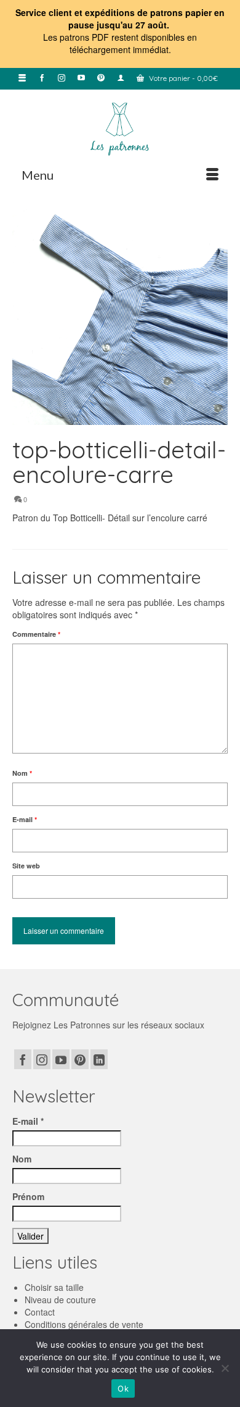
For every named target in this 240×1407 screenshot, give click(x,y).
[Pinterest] (80, 1059)
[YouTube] (61, 1059)
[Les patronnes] (120, 128)
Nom (22, 773)
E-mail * (28, 1121)
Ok (123, 1388)
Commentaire (36, 634)
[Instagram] (41, 1059)
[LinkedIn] (99, 1059)
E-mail (24, 819)
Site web (26, 865)
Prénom (28, 1196)
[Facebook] (22, 1059)
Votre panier (182, 78)
